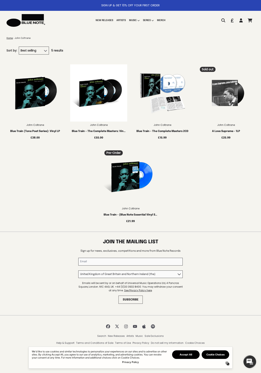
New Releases (116, 336)
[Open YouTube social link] (134, 326)
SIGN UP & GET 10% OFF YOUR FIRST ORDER (130, 5)
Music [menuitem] (133, 20)
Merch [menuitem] (161, 20)
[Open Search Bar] (223, 20)
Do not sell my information (167, 343)
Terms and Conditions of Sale (94, 343)
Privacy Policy (141, 343)
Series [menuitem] (147, 20)
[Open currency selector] (232, 20)
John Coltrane (35, 125)
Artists (130, 336)
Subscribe (130, 299)
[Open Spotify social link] (152, 326)
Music (139, 336)
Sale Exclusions (154, 336)
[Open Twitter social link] (117, 326)
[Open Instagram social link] (126, 326)
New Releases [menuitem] (104, 20)
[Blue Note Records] (26, 20)
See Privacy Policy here (138, 290)
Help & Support (65, 343)
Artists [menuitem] (121, 20)
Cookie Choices (195, 343)
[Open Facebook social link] (108, 326)
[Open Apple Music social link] (143, 326)
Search (101, 336)
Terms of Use (123, 343)
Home (10, 38)
